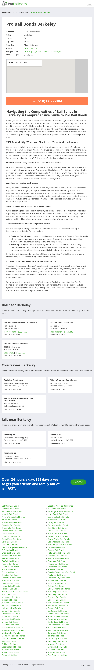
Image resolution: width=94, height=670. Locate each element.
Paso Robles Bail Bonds (58, 558)
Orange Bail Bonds (56, 522)
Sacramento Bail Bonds (12, 511)
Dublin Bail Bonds (10, 544)
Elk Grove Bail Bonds (57, 508)
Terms (82, 665)
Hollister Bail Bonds (10, 589)
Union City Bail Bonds (57, 638)
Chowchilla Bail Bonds (11, 528)
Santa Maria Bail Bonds (58, 616)
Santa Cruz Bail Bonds (58, 536)
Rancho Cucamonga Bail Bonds (62, 572)
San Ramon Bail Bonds (58, 605)
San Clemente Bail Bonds (59, 589)
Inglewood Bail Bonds (11, 597)
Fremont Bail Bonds (10, 566)
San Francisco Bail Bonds (59, 655)
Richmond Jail (10, 453)
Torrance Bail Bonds (57, 633)
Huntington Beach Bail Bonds (15, 591)
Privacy (89, 665)
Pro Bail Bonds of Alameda (16, 344)
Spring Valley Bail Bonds (59, 539)
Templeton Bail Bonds (58, 630)
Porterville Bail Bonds (57, 566)
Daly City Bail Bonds (10, 506)
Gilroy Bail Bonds (9, 572)
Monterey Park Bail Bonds (13, 636)
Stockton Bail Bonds (57, 627)
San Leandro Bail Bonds (58, 602)
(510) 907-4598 (10, 332)
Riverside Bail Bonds (57, 583)
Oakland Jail (56, 434)
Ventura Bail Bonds (56, 644)
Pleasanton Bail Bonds (58, 564)
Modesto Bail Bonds (11, 633)
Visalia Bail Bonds (56, 649)
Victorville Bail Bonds (57, 647)
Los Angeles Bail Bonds (58, 517)
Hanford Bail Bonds (10, 580)
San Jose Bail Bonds (57, 530)
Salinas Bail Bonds (56, 586)
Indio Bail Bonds (9, 594)
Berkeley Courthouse (13, 380)
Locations (24, 12)
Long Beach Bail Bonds (58, 514)
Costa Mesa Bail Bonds (12, 539)
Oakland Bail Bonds (10, 508)
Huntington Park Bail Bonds (60, 511)
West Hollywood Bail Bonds (60, 544)
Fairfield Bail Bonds (10, 558)
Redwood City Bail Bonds (59, 577)
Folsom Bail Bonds (10, 564)
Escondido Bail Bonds (11, 555)
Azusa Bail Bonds (9, 519)
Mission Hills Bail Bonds (12, 627)
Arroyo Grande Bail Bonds (13, 517)
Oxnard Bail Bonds (56, 550)
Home (15, 12)
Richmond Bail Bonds (57, 580)
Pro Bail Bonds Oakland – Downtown (20, 323)
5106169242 (9, 353)
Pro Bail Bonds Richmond (61, 323)
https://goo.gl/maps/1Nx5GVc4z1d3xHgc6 (42, 51)
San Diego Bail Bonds (11, 605)
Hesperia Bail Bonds (11, 586)
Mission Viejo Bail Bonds (13, 630)
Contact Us (78, 482)
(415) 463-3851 (56, 332)
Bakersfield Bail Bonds (12, 522)
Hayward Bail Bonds (11, 583)
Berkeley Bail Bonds (11, 525)
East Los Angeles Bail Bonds (14, 547)
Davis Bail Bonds (9, 542)
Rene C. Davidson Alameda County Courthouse (19, 399)
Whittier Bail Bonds (56, 652)
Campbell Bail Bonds (11, 655)
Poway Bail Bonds (56, 569)
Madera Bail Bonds (10, 616)
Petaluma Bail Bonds (57, 561)
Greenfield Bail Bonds (11, 577)
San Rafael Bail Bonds (57, 533)
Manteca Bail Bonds (57, 519)
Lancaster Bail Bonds (11, 613)
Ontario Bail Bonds (56, 547)
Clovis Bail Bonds (9, 533)
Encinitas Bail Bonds (11, 553)
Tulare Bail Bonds (56, 636)
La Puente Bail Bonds (11, 608)
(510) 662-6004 (30, 48)
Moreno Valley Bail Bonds (13, 638)
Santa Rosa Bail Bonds (58, 622)
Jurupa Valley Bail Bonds (13, 602)
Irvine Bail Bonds (9, 600)
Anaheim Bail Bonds (11, 652)
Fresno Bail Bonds (10, 569)
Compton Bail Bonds (11, 536)
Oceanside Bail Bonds (11, 647)
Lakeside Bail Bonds (11, 611)
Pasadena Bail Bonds (57, 555)
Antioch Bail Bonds (10, 514)
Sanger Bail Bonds (56, 608)
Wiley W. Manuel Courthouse (63, 380)
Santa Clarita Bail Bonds (58, 613)
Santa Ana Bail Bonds (57, 611)
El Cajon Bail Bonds (10, 550)
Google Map (22, 332)
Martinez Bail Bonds (11, 619)
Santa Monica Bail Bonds (59, 619)
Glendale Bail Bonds (10, 575)
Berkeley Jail (9, 434)
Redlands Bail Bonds (57, 575)
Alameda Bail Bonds (10, 649)
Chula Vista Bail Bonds (12, 530)
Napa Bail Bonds (9, 641)
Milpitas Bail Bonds (10, 624)
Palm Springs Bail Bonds (59, 553)
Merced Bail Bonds (10, 622)
